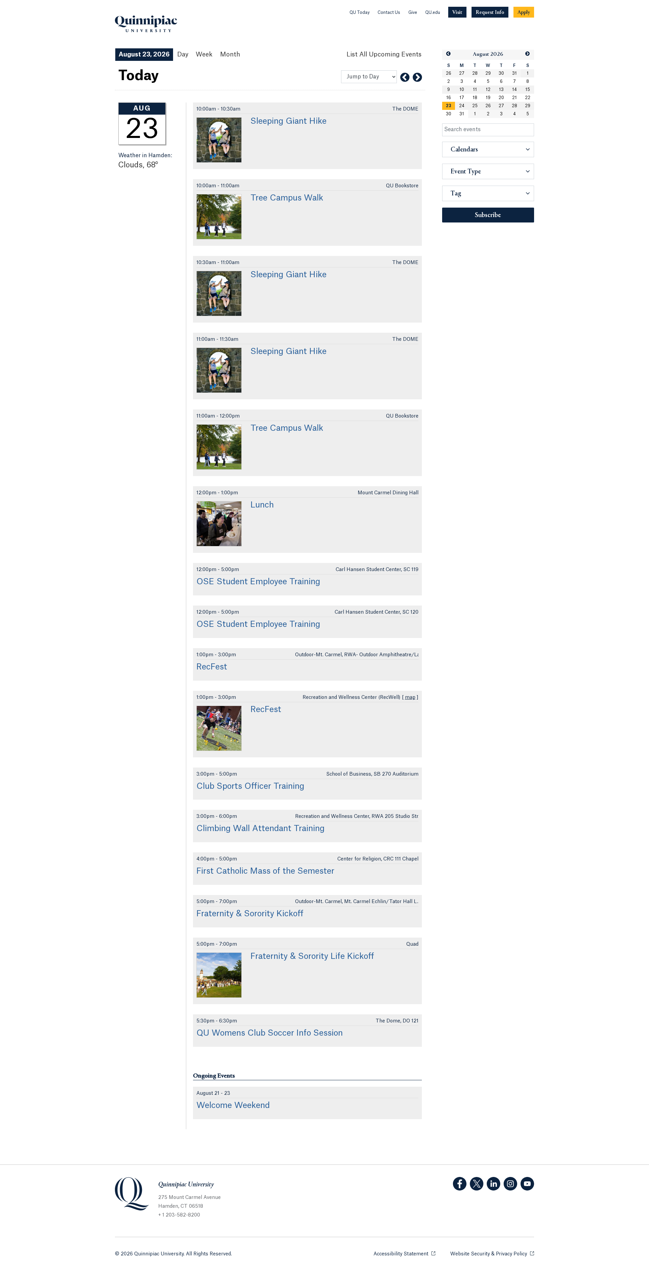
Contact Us (389, 12)
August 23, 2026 (144, 54)
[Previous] (404, 77)
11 (475, 90)
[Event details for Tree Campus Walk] (219, 216)
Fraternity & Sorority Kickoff (250, 914)
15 (527, 90)
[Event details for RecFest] (219, 728)
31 (514, 73)
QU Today (359, 12)
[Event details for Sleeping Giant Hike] (219, 140)
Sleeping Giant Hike (288, 121)
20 (501, 98)
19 (488, 98)
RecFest (211, 667)
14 (514, 90)
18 (475, 98)
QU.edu (432, 12)
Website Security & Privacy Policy (492, 1254)
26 (448, 73)
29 (488, 73)
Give (412, 12)
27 (461, 73)
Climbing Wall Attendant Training (260, 829)
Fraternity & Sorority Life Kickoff (312, 956)
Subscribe (488, 215)
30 (501, 73)
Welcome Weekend (233, 1106)
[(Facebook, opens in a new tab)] (459, 1183)
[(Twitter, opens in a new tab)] (476, 1183)
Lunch (262, 505)
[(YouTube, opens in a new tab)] (527, 1183)
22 (527, 98)
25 (475, 106)
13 (501, 90)
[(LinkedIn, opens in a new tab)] (493, 1183)
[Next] (417, 77)
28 (475, 73)
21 (514, 98)
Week (204, 54)
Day (182, 54)
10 (461, 90)
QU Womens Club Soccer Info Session (269, 1033)
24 (461, 106)
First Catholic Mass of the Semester (265, 871)
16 (448, 98)
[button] (448, 53)
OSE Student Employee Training (258, 582)
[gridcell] (448, 106)
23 (448, 106)
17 (461, 98)
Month (230, 54)
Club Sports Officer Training (250, 786)
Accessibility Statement (404, 1254)
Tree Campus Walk (286, 198)
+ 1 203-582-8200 (179, 1215)
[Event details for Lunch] (219, 523)
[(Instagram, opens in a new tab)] (510, 1183)
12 (488, 90)
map (410, 697)
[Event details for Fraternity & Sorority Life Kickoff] (219, 975)
